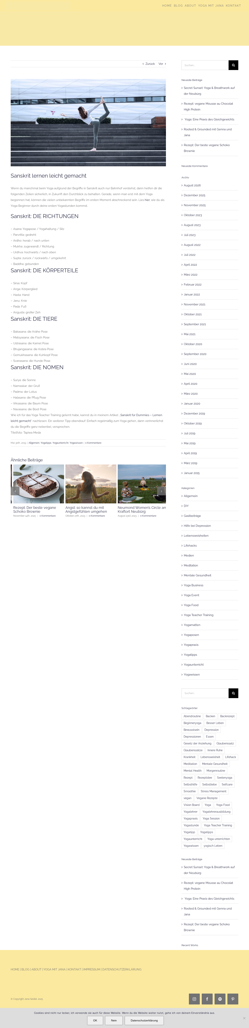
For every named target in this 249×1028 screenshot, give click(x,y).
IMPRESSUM (91, 969)
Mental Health (193, 770)
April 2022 (190, 264)
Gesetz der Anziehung (197, 743)
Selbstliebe (209, 784)
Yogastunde (191, 825)
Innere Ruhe (215, 750)
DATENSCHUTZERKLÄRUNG (121, 969)
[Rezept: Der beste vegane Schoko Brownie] (36, 466)
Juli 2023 (190, 235)
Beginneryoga (192, 723)
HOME (15, 969)
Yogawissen (76, 443)
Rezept (188, 777)
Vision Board (192, 804)
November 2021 (194, 304)
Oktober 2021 (193, 314)
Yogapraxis (191, 645)
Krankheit (190, 757)
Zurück (150, 64)
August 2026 (192, 185)
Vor (161, 64)
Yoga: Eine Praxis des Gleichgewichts (209, 119)
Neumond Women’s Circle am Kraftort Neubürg (139, 510)
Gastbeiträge (192, 516)
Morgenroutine (216, 770)
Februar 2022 (193, 284)
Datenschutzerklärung (144, 1020)
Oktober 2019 (193, 423)
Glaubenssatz (225, 743)
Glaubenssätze (193, 750)
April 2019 (190, 453)
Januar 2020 (192, 403)
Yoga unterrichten (218, 838)
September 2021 (195, 324)
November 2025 (195, 205)
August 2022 (192, 245)
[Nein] (244, 1018)
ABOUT (36, 969)
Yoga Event (191, 595)
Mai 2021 (189, 334)
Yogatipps (46, 443)
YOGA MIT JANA (54, 969)
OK (95, 1020)
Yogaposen (191, 635)
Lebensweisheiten (196, 535)
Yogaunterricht (60, 443)
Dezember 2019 (194, 413)
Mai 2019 (190, 443)
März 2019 (190, 463)
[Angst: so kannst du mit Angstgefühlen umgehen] (88, 466)
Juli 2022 (190, 255)
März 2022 (190, 274)
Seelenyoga (224, 777)
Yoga (208, 804)
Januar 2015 (192, 473)
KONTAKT (74, 969)
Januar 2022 (192, 294)
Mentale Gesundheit (197, 575)
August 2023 (192, 225)
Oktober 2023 (193, 215)
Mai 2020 (190, 374)
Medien (189, 555)
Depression (211, 729)
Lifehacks (190, 545)
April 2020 (190, 384)
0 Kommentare (93, 443)
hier (147, 200)
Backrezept (227, 716)
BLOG (25, 969)
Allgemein (34, 443)
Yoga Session (211, 818)
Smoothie (190, 791)
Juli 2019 (189, 433)
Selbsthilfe (190, 784)
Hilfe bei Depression (197, 526)
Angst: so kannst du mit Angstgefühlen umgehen (83, 510)
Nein (114, 1020)
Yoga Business (193, 585)
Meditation (191, 565)
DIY (186, 506)
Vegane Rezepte (206, 798)
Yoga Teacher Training (198, 615)
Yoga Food (191, 605)
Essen (210, 736)
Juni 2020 (190, 364)
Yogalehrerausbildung (217, 811)
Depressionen (192, 736)
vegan (187, 798)
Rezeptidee (205, 777)
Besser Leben (215, 723)
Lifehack (230, 757)
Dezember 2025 (194, 195)
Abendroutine (192, 716)
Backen (210, 716)
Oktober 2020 (193, 344)
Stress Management (213, 791)
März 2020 (191, 393)
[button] (15, 491)
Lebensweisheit (210, 757)
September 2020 (195, 354)
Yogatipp (189, 832)
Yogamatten (192, 625)
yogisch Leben (213, 845)
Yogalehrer (190, 811)
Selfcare (227, 784)
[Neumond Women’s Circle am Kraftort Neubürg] (140, 466)
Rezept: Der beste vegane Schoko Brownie (32, 510)
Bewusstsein (191, 729)
